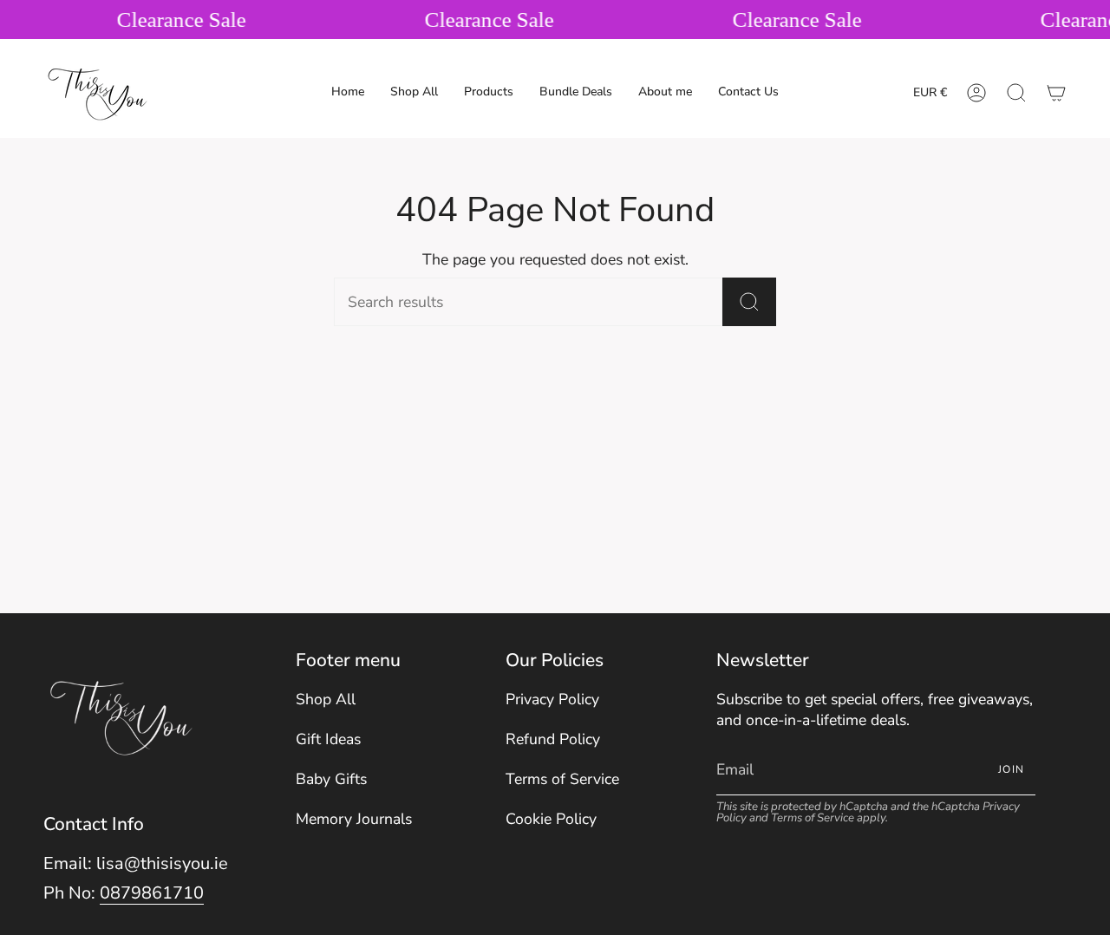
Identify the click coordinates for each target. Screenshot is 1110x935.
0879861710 (152, 893)
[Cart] (1056, 93)
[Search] (749, 302)
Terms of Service (562, 778)
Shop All (326, 699)
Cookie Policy (551, 818)
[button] (488, 93)
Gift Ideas (328, 739)
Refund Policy (553, 739)
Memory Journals (354, 818)
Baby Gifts (331, 778)
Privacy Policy (552, 699)
